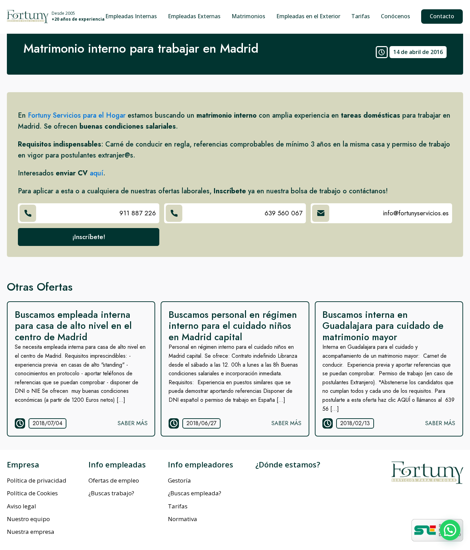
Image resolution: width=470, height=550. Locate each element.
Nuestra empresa (30, 532)
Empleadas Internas (131, 16)
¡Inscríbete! (88, 236)
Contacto (442, 16)
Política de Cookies (32, 493)
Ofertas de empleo (113, 480)
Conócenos (395, 16)
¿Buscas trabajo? (111, 493)
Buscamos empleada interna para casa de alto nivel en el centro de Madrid (73, 326)
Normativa (182, 519)
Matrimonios (248, 16)
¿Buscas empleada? (194, 493)
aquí (96, 173)
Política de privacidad (36, 480)
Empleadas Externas (194, 16)
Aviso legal (21, 506)
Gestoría (179, 480)
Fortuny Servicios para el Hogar (77, 115)
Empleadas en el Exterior (308, 16)
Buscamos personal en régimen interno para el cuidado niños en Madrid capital (233, 326)
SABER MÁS (133, 423)
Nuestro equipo (28, 519)
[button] (450, 530)
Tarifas (360, 16)
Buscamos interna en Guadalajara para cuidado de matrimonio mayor (383, 326)
